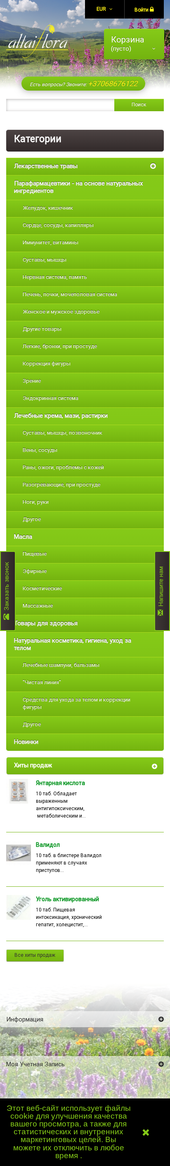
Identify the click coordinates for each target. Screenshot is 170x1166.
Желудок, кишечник (48, 208)
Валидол (48, 844)
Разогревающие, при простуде (61, 484)
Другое (32, 519)
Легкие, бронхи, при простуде (60, 346)
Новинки (26, 741)
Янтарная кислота (60, 783)
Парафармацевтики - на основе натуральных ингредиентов (78, 187)
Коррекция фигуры (47, 363)
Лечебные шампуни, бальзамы (61, 665)
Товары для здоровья (46, 623)
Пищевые (35, 554)
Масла (23, 536)
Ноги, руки (36, 502)
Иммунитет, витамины (50, 242)
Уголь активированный (67, 899)
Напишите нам (161, 588)
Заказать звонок (6, 588)
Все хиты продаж (34, 955)
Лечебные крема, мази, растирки (61, 415)
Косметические (42, 588)
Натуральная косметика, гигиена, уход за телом (72, 644)
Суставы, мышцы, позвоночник (62, 433)
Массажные (38, 606)
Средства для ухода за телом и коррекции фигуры (76, 703)
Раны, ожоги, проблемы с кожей (63, 467)
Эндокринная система (50, 398)
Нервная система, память (55, 277)
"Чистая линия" (42, 682)
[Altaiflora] (37, 41)
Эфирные (35, 571)
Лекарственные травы (46, 166)
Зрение (32, 381)
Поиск (139, 104)
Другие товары (42, 329)
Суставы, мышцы (44, 260)
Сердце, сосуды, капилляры (58, 225)
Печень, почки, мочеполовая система (70, 294)
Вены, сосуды (40, 450)
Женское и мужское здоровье (61, 311)
